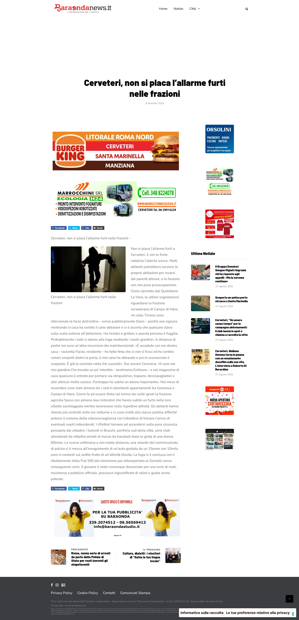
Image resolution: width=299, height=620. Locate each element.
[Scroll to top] (289, 599)
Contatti (109, 593)
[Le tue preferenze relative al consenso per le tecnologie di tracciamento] (293, 614)
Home (163, 9)
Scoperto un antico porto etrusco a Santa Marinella (231, 299)
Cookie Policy (87, 593)
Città (192, 9)
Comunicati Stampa (135, 593)
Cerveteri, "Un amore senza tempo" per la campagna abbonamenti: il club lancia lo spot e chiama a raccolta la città (231, 327)
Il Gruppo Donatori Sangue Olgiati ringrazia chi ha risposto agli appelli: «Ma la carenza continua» (230, 274)
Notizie (178, 9)
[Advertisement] (149, 43)
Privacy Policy (61, 593)
